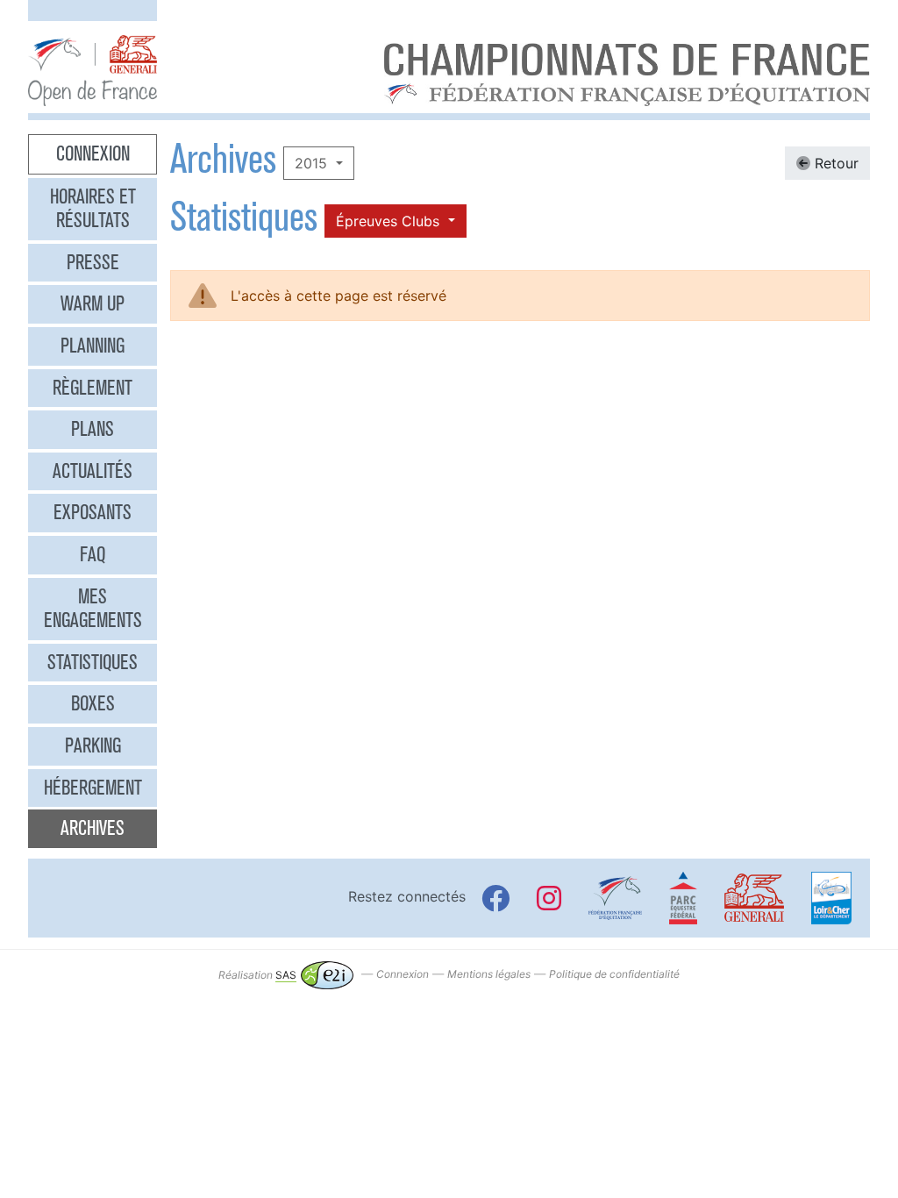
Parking (93, 745)
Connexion (93, 153)
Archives (93, 828)
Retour (834, 163)
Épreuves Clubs (390, 221)
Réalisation (257, 974)
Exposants (92, 512)
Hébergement (93, 787)
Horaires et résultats (93, 208)
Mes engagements (93, 608)
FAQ (92, 554)
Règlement (92, 387)
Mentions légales (489, 974)
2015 (313, 163)
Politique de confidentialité (614, 974)
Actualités (92, 471)
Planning (93, 345)
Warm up (93, 303)
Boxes (93, 703)
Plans (92, 429)
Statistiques (92, 662)
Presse (93, 262)
